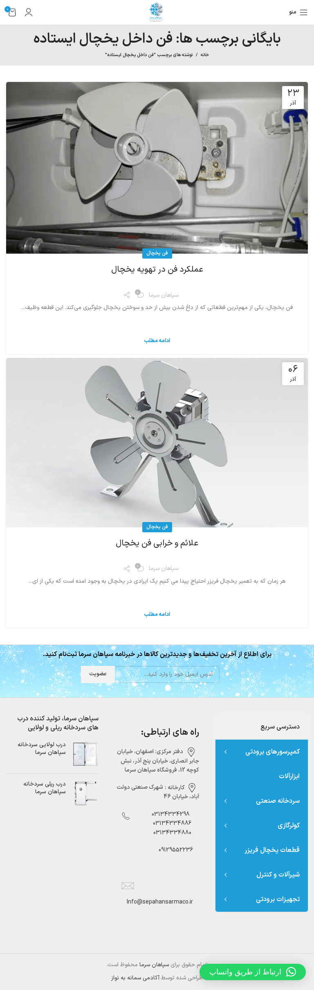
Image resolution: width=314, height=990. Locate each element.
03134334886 (172, 823)
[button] (253, 972)
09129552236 (173, 850)
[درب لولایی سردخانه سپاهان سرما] (85, 754)
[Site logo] (157, 12)
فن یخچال (157, 253)
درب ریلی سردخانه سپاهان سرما (44, 788)
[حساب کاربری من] (28, 12)
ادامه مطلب (157, 341)
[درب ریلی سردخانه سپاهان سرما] (85, 793)
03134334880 (172, 833)
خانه (205, 55)
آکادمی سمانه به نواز (135, 978)
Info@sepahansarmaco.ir (160, 902)
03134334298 (171, 814)
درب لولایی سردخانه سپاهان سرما (42, 749)
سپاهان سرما (154, 964)
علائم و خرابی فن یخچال (157, 543)
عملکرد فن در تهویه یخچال (157, 269)
